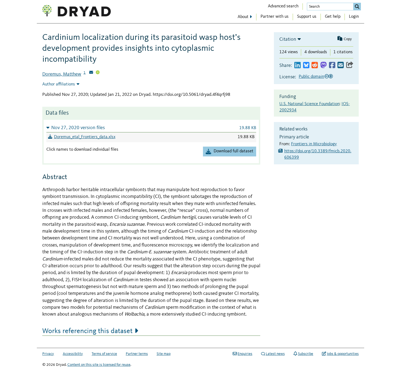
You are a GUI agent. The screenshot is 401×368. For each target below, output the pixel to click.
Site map (163, 354)
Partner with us (275, 16)
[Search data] (357, 6)
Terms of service (104, 354)
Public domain (311, 77)
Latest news (275, 354)
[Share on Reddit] (315, 65)
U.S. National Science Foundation (309, 104)
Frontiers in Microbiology (314, 144)
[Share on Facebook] (332, 65)
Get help (332, 16)
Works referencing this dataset (87, 331)
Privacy (48, 354)
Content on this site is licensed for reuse (98, 365)
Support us (306, 16)
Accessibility (73, 354)
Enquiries (245, 354)
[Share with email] (340, 65)
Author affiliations (58, 84)
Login (354, 16)
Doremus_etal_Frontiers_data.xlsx (84, 137)
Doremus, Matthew (61, 74)
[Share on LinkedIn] (297, 65)
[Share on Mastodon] (323, 65)
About (243, 17)
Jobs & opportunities (343, 354)
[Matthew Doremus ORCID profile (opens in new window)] (97, 73)
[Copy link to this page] (349, 65)
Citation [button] (287, 39)
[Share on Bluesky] (306, 65)
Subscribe (305, 354)
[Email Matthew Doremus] (91, 73)
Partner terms (137, 354)
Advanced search (283, 6)
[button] (151, 128)
